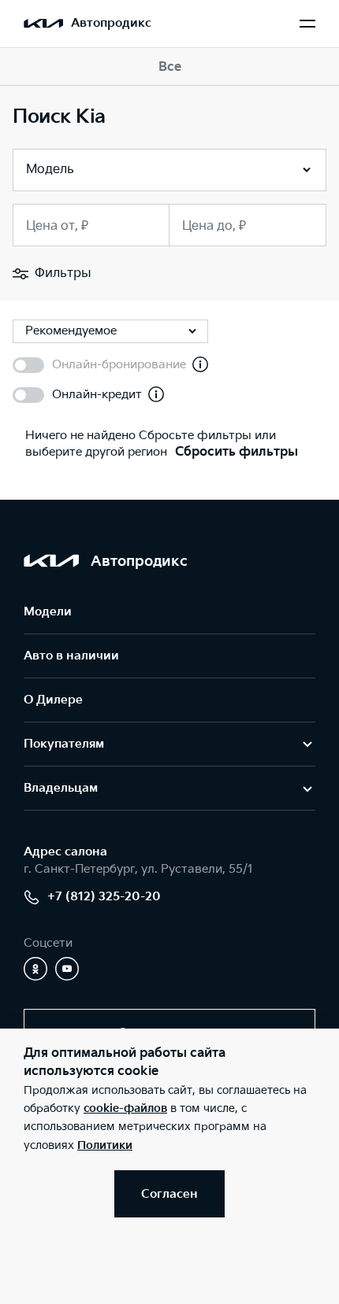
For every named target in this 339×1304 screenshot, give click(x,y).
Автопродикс (111, 23)
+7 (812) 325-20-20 (104, 896)
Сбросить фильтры (236, 452)
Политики (104, 1145)
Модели (48, 611)
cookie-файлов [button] (125, 1108)
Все (169, 67)
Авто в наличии (71, 655)
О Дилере (53, 700)
